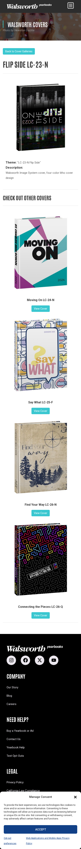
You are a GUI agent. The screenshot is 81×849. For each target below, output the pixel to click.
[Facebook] (25, 660)
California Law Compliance (23, 790)
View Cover (40, 308)
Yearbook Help (16, 747)
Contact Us (14, 739)
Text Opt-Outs (15, 755)
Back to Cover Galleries (18, 51)
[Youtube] (53, 660)
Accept (40, 829)
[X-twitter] (39, 660)
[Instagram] (11, 660)
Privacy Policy (15, 782)
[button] (75, 797)
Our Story (12, 687)
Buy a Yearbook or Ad (20, 730)
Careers (11, 704)
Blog (9, 695)
